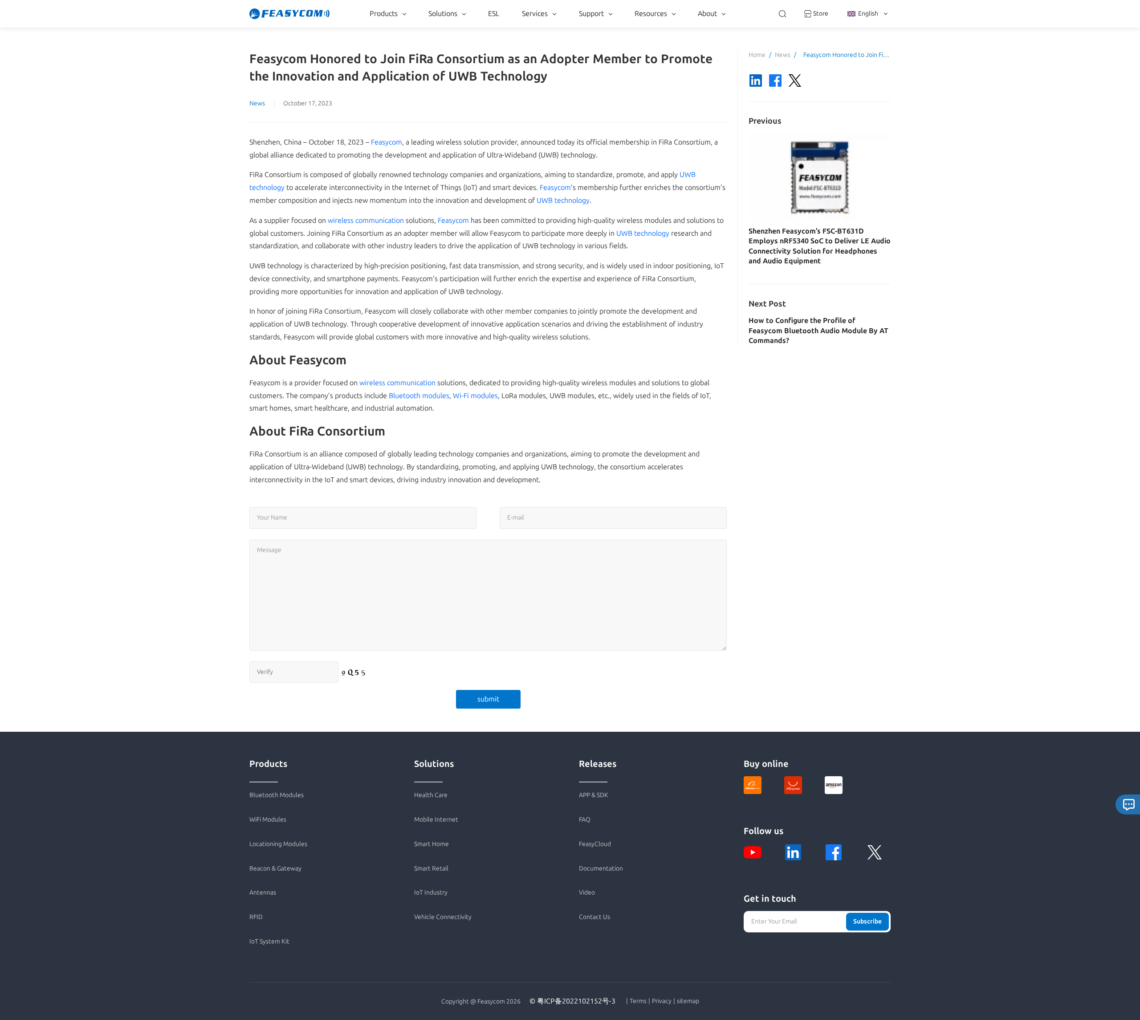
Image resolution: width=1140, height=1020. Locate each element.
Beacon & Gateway (275, 868)
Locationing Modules (278, 844)
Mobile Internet (436, 819)
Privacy (662, 1001)
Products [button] (384, 13)
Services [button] (535, 13)
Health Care (431, 795)
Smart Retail (431, 868)
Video (587, 892)
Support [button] (591, 13)
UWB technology (563, 200)
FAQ (584, 819)
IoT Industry (431, 892)
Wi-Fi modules (475, 395)
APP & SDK (593, 795)
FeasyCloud (595, 844)
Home (757, 55)
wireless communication (366, 220)
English (868, 13)
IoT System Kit (269, 941)
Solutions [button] (442, 13)
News (257, 103)
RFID (256, 917)
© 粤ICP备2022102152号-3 (572, 1001)
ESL (493, 13)
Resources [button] (651, 13)
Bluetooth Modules (276, 795)
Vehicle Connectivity (443, 917)
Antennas (262, 892)
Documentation (601, 868)
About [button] (707, 13)
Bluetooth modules (419, 395)
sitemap (688, 1001)
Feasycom (386, 142)
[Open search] (782, 13)
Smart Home (431, 844)
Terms (638, 1001)
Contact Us (594, 917)
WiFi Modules (267, 819)
